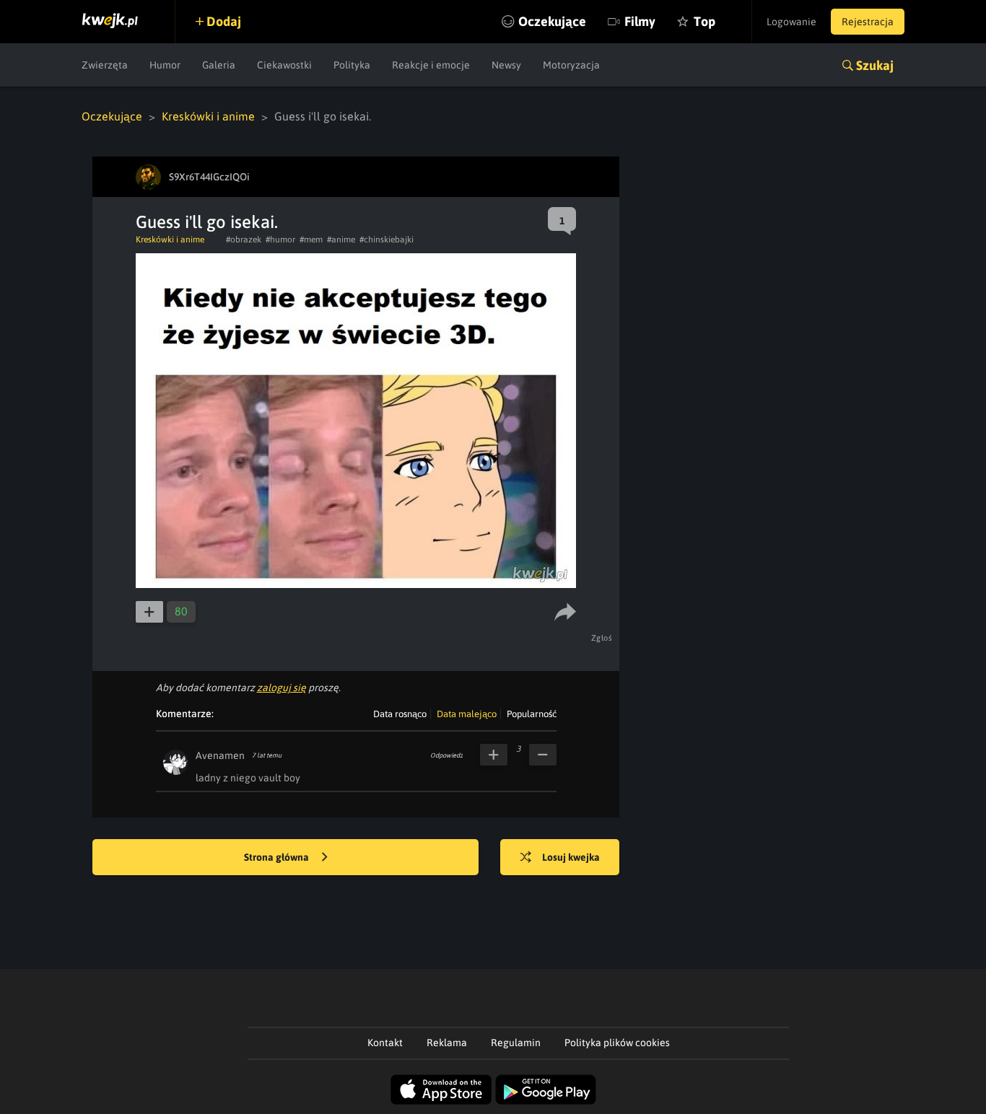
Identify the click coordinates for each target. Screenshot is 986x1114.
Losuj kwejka (571, 857)
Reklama (447, 1042)
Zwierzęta (105, 65)
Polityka (351, 65)
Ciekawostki (284, 65)
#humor (280, 239)
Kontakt (385, 1042)
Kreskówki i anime (208, 116)
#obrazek (243, 239)
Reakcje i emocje (431, 65)
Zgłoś (602, 637)
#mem (311, 239)
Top (704, 21)
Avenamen (220, 755)
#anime (341, 239)
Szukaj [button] (875, 65)
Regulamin (516, 1042)
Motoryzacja (571, 65)
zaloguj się (281, 687)
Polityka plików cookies (617, 1042)
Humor (164, 65)
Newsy (506, 65)
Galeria (218, 65)
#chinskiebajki (386, 239)
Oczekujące (552, 21)
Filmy (639, 21)
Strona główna (277, 857)
